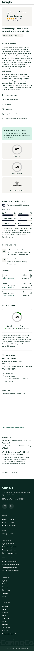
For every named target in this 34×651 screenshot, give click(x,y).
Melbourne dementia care (10, 565)
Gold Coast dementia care (10, 571)
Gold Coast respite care (9, 553)
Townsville (5, 618)
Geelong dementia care (9, 568)
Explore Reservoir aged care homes (14, 427)
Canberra (5, 606)
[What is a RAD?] (31, 278)
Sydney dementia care (9, 561)
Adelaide (5, 593)
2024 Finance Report (9, 525)
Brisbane (5, 587)
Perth (4, 596)
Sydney (4, 581)
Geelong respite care (9, 550)
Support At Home (8, 519)
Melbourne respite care (9, 547)
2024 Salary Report (8, 522)
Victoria (15, 12)
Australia (9, 12)
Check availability (8, 278)
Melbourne (22, 12)
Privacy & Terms (7, 534)
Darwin (4, 621)
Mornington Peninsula (9, 634)
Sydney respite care (8, 544)
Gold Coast (6, 590)
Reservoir (9, 14)
